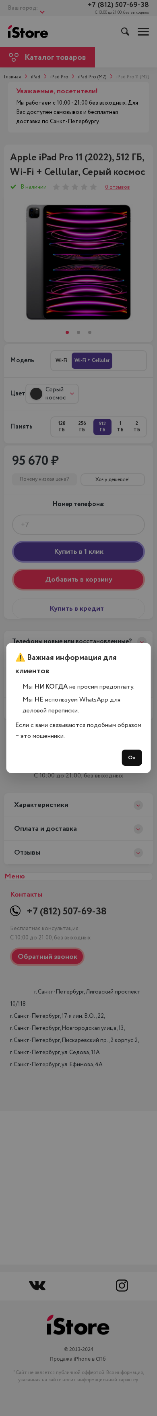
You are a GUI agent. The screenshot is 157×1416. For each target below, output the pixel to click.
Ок (131, 758)
